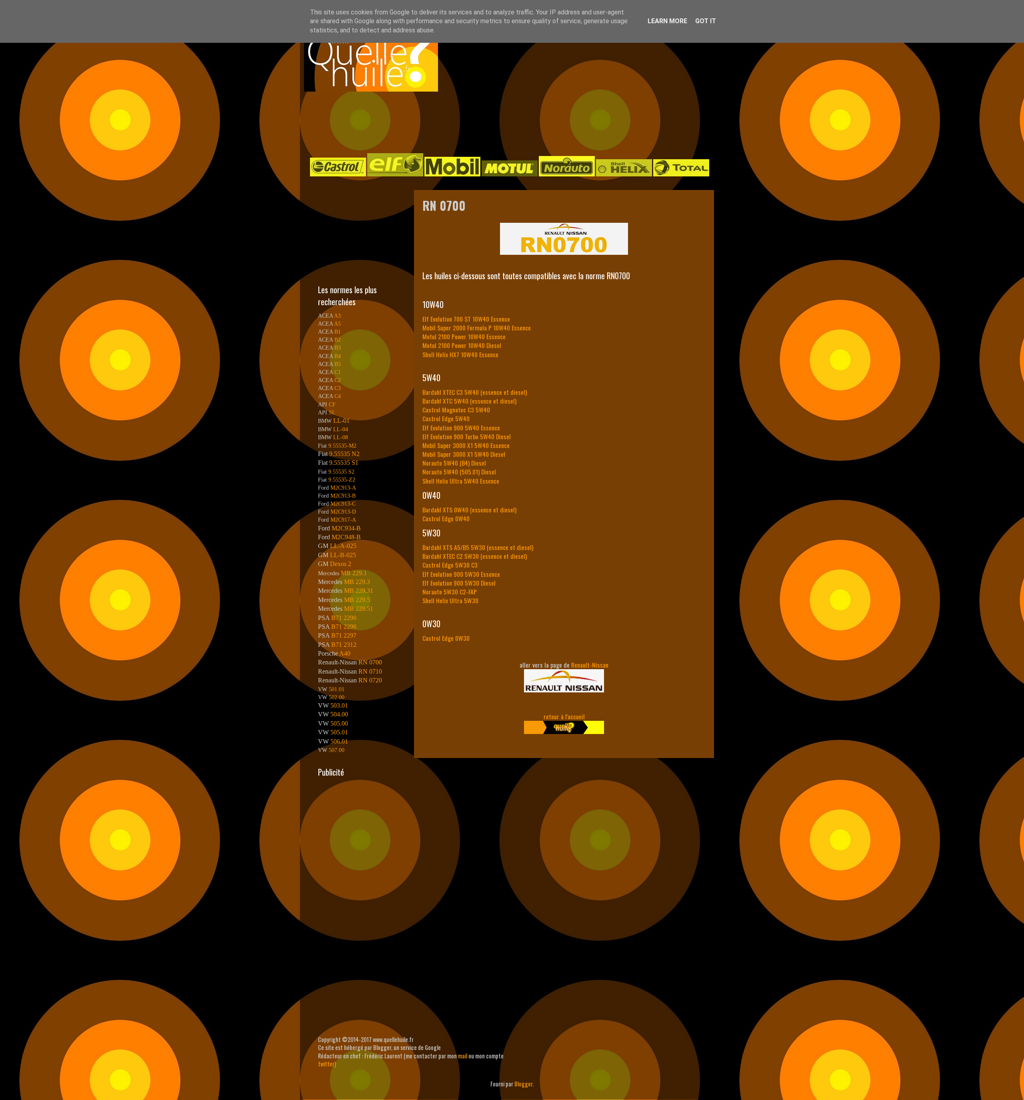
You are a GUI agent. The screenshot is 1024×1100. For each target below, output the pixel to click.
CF (332, 404)
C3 (337, 388)
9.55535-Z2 (341, 479)
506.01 (339, 741)
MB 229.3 (357, 581)
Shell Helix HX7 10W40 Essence (460, 354)
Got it (705, 21)
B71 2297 (343, 635)
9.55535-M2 (342, 445)
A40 (344, 653)
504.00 (339, 714)
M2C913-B (343, 495)
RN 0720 (370, 680)
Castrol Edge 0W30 (446, 638)
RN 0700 (370, 662)
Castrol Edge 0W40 (446, 518)
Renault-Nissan (589, 665)
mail (462, 1056)
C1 (337, 372)
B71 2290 (343, 617)
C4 (337, 396)
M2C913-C (343, 503)
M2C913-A (343, 487)
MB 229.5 (357, 599)
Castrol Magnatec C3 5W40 (456, 409)
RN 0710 (370, 671)
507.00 (336, 750)
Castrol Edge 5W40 (446, 418)
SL (332, 412)
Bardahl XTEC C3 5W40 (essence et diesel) (474, 392)
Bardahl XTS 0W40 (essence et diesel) (469, 509)
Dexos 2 (340, 563)
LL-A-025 (343, 545)
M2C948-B (346, 537)
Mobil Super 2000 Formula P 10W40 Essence (476, 327)
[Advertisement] (504, 122)
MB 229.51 (358, 608)
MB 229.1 (354, 573)
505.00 (339, 723)
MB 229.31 (358, 590)
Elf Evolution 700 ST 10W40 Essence (466, 319)
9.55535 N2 (344, 453)
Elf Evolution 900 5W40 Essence (461, 427)
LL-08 (340, 437)
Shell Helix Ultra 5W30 (450, 600)
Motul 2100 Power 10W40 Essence (464, 336)
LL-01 (341, 420)
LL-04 (340, 429)
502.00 (336, 697)
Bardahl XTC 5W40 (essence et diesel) (469, 401)
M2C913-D (343, 511)
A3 (337, 315)
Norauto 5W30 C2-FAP (449, 591)
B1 (337, 331)
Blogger (523, 1084)
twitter (326, 1064)
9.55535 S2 (341, 471)
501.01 (336, 689)
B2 (337, 339)
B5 (337, 364)
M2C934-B (346, 528)
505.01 (339, 732)
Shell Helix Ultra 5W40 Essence (460, 481)
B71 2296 (343, 626)
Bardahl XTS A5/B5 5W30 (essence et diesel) (477, 547)
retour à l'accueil (564, 716)
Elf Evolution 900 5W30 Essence (461, 574)
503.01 (339, 705)
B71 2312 (343, 644)
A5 (337, 323)
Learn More (667, 21)
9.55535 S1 (343, 462)
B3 (337, 347)
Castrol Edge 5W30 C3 (450, 565)
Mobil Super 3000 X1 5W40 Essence (466, 445)
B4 (337, 356)
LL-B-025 (343, 555)
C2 (337, 380)
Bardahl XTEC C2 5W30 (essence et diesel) (474, 556)
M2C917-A (343, 519)
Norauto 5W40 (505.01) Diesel (459, 471)
